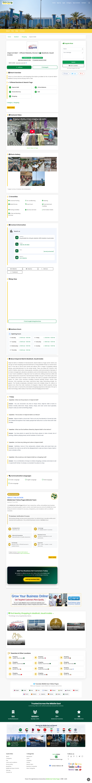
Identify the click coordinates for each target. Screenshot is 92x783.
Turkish (76, 690)
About (8, 31)
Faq (7, 760)
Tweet (74, 73)
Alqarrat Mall (15, 87)
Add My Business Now (32, 579)
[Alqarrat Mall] (14, 165)
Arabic (25, 690)
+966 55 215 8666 (24, 245)
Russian (68, 690)
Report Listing (11, 107)
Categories (9, 758)
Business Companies (32, 766)
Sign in (89, 3)
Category (68, 3)
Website (14, 269)
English (17, 690)
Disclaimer (8, 766)
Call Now (20, 67)
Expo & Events (76, 3)
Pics (12, 31)
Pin (82, 73)
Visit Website (23, 258)
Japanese (43, 694)
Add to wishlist (74, 65)
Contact (84, 3)
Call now (45, 269)
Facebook (15, 272)
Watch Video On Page (32, 148)
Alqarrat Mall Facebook (23, 552)
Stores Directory (16, 92)
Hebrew (45, 690)
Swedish (66, 694)
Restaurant (29, 756)
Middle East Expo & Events (12, 768)
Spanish (34, 694)
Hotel (28, 758)
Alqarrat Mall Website (25, 553)
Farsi (39, 690)
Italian (59, 694)
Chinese (53, 690)
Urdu (32, 690)
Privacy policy (9, 764)
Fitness (28, 762)
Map (16, 31)
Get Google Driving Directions (33, 321)
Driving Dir (45, 67)
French (26, 694)
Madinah (16, 37)
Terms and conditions (11, 762)
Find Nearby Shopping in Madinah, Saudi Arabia (31, 613)
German (51, 694)
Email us (30, 269)
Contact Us (9, 772)
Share (66, 73)
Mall (39, 92)
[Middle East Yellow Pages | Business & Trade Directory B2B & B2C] (7, 3)
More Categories (31, 768)
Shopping (24, 37)
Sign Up (59, 3)
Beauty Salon (30, 764)
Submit (73, 62)
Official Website (42, 87)
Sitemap (8, 770)
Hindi (61, 690)
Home (53, 3)
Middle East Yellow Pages (53, 779)
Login (63, 3)
